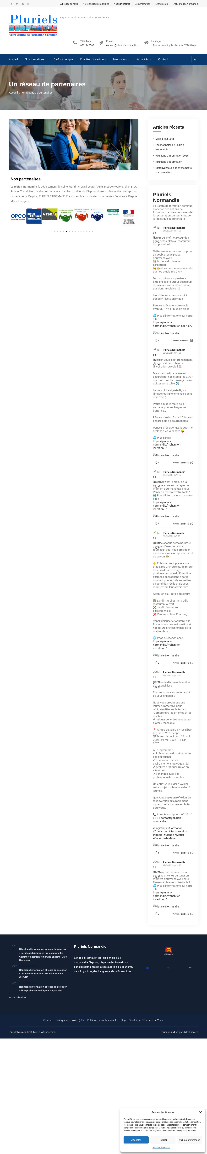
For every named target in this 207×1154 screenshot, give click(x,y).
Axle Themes (190, 1032)
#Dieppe (169, 834)
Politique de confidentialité (102, 1020)
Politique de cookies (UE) (69, 1020)
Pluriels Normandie (166, 197)
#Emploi (158, 834)
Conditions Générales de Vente (146, 1020)
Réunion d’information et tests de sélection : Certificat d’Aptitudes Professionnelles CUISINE (43, 973)
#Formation (175, 828)
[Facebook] (11, 3)
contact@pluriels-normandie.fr (122, 45)
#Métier (179, 834)
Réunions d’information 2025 (172, 155)
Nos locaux (120, 59)
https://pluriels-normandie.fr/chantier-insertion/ (172, 324)
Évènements (161, 4)
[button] (200, 1112)
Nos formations (34, 59)
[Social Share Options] (191, 340)
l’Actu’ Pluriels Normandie (185, 4)
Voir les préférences (189, 1139)
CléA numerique (63, 59)
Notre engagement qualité (96, 4)
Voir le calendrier (17, 997)
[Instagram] (28, 3)
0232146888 (87, 45)
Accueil (13, 59)
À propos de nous (69, 4)
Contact (163, 59)
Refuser (163, 1139)
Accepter (136, 1139)
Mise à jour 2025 (164, 138)
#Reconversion (178, 831)
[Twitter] (17, 3)
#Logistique (160, 828)
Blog (123, 1020)
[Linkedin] (22, 3)
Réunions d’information (168, 161)
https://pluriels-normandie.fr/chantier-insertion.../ (166, 445)
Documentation (142, 4)
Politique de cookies (161, 1148)
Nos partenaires (122, 4)
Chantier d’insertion (92, 59)
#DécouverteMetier (164, 838)
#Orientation (160, 831)
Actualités (142, 59)
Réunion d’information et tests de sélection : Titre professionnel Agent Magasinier (43, 988)
